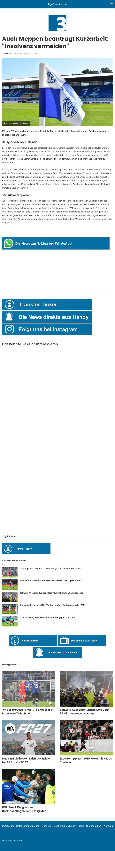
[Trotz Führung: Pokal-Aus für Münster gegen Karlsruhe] (10, 621)
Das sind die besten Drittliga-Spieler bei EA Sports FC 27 (26, 760)
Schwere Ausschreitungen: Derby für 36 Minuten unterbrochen (51, 593)
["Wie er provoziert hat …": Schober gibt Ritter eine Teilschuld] (10, 572)
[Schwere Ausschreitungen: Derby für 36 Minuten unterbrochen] (10, 597)
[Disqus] (57, 493)
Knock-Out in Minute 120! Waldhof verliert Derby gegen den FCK (52, 605)
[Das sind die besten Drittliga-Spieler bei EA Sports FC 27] (28, 737)
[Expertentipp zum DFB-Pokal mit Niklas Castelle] (86, 737)
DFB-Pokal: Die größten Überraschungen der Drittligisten (24, 809)
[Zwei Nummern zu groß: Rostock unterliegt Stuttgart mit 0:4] (10, 584)
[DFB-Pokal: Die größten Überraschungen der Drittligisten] (28, 786)
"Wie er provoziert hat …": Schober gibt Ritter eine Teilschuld (50, 568)
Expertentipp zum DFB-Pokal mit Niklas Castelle (86, 760)
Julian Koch (6, 54)
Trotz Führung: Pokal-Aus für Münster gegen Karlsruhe (47, 617)
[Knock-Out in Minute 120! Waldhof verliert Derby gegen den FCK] (10, 609)
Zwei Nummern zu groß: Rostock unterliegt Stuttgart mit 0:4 (51, 580)
